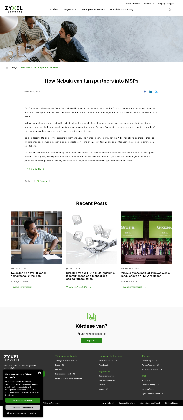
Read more (10, 395)
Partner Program (148, 365)
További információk (21, 287)
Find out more (35, 168)
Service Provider (132, 3)
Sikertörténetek (148, 389)
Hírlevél (102, 385)
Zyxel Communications (151, 394)
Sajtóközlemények (106, 376)
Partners (147, 3)
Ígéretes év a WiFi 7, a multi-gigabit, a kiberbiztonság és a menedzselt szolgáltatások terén (90, 275)
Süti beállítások (171, 403)
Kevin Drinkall (131, 281)
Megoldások (70, 9)
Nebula (43, 181)
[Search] (170, 9)
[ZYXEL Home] (14, 9)
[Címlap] (7, 67)
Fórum (57, 365)
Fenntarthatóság (148, 385)
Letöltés (58, 369)
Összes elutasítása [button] (23, 407)
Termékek (53, 9)
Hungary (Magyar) (166, 3)
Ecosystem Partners (150, 369)
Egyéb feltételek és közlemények (68, 378)
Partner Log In (147, 361)
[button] (22, 413)
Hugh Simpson (21, 281)
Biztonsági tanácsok (63, 374)
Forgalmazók (104, 365)
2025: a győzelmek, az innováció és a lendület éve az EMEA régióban (145, 274)
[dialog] (23, 393)
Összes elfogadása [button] (23, 400)
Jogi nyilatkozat (107, 403)
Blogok (101, 389)
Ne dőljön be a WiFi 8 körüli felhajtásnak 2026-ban (28, 274)
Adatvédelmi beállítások (150, 403)
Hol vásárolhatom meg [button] (121, 9)
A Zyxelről (146, 380)
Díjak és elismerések (107, 380)
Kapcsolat (91, 340)
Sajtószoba (104, 371)
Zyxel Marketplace (106, 361)
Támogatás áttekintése (64, 361)
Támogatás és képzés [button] (93, 9)
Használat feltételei (127, 403)
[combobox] (39, 373)
